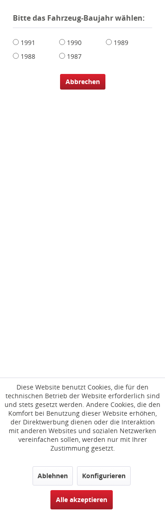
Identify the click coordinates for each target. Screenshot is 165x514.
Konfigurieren (104, 475)
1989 (121, 42)
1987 (74, 56)
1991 (28, 42)
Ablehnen (53, 475)
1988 (28, 56)
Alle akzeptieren (81, 499)
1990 (74, 42)
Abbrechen (83, 81)
